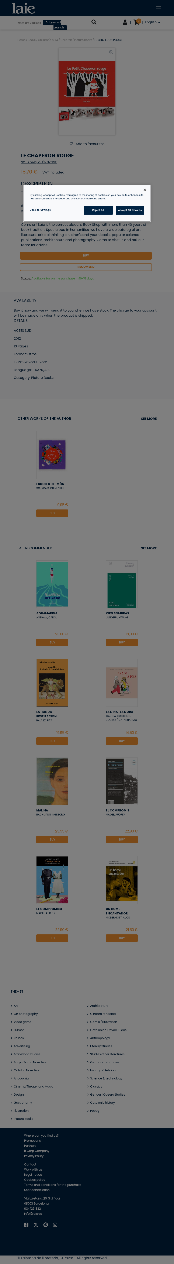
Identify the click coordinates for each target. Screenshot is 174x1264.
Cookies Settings (40, 210)
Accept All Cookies (130, 210)
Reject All (98, 210)
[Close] (144, 190)
